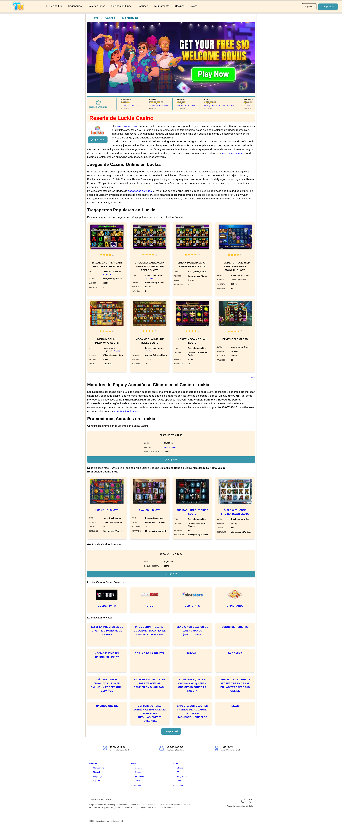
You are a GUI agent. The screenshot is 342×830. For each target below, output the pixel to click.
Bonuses (143, 6)
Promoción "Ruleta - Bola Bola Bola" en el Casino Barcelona (150, 631)
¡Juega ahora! (327, 7)
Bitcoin (192, 653)
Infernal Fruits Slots (152, 105)
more (252, 377)
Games (138, 772)
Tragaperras (75, 6)
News (193, 6)
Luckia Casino (170, 447)
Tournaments (161, 6)
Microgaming (98, 768)
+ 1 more (107, 274)
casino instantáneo (233, 153)
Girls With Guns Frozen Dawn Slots (235, 512)
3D (178, 772)
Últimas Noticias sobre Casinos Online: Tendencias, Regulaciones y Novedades (150, 713)
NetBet (150, 606)
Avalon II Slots (149, 510)
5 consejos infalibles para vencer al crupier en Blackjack (150, 683)
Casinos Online (107, 706)
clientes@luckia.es (126, 411)
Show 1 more (137, 785)
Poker (137, 781)
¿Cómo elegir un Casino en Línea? (107, 655)
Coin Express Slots (179, 105)
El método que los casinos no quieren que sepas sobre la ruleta (192, 685)
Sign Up (309, 7)
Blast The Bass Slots (123, 105)
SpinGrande (235, 606)
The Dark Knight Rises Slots (192, 512)
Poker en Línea (96, 6)
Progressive (182, 776)
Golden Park (107, 606)
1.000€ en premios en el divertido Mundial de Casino (107, 631)
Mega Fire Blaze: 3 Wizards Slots (212, 105)
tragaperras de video (140, 191)
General (138, 768)
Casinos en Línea (121, 6)
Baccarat (235, 653)
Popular (96, 781)
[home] (22, 10)
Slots (175, 763)
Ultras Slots (242, 105)
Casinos (180, 6)
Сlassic (180, 768)
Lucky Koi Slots (106, 510)
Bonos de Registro (235, 627)
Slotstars (192, 606)
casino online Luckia (126, 126)
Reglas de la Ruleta (149, 653)
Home (95, 17)
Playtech (96, 772)
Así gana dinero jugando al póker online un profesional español (107, 685)
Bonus (179, 781)
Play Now (172, 459)
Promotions (140, 776)
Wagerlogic (98, 776)
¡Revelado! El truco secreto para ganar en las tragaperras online (235, 685)
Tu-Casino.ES (54, 6)
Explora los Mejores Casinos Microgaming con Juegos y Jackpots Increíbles (192, 712)
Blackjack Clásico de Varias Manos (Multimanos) (192, 631)
